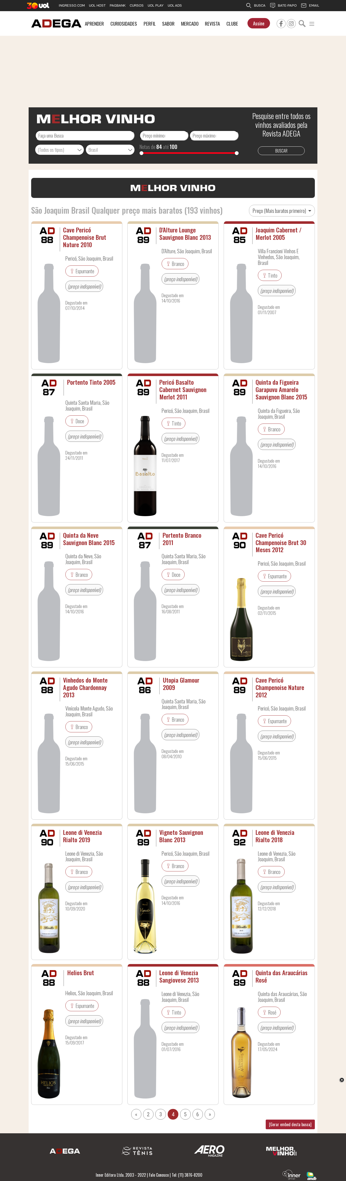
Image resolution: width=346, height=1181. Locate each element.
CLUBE (232, 23)
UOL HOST (97, 5)
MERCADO (190, 23)
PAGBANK (118, 5)
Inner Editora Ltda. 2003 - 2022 (121, 1175)
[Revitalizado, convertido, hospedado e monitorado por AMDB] (311, 1175)
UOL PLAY (156, 5)
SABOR (168, 23)
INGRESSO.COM (72, 5)
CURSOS (137, 5)
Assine (258, 23)
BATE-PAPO (287, 5)
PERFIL (150, 23)
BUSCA (259, 5)
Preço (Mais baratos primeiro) (280, 210)
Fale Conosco (159, 1175)
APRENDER (94, 23)
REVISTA (212, 23)
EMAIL (314, 5)
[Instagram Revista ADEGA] (291, 23)
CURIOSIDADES (123, 23)
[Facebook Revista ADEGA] (281, 23)
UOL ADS (175, 5)
